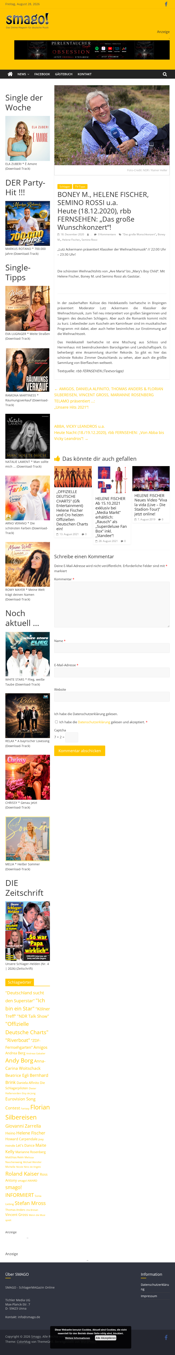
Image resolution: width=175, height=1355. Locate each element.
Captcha (60, 730)
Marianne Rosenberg (30, 1152)
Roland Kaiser (22, 1173)
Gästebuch (64, 74)
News (22, 74)
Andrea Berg (15, 1053)
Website (60, 689)
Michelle (10, 1167)
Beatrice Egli (17, 1075)
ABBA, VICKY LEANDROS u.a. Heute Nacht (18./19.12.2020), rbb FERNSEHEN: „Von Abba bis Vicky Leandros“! (109, 432)
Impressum (149, 1296)
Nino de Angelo (32, 1166)
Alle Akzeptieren (106, 1338)
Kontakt (85, 74)
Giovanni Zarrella (23, 1126)
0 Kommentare (107, 234)
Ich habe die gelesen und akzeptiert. (103, 722)
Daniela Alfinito (28, 1082)
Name (60, 641)
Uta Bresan (32, 1209)
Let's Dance (25, 1145)
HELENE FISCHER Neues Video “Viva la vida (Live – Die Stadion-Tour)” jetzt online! (150, 504)
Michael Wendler (32, 1162)
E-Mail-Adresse (66, 665)
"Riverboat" (17, 1040)
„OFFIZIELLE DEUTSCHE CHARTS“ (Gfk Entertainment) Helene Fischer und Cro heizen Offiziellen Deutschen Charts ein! (72, 510)
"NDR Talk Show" (33, 1016)
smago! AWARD (27, 1180)
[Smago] (10, 74)
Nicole (19, 1166)
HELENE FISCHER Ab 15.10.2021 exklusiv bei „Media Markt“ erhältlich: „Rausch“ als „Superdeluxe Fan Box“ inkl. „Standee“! (111, 517)
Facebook (42, 74)
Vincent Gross (16, 1214)
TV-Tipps (80, 186)
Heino (10, 1133)
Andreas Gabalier (35, 1053)
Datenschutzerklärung (94, 722)
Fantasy (25, 1108)
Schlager (65, 186)
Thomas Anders (15, 1210)
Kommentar (64, 579)
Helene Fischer (71, 240)
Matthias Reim (14, 1157)
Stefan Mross (30, 1202)
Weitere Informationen (77, 1338)
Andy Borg (19, 1060)
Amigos (40, 1047)
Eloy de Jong (28, 1093)
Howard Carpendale (21, 1139)
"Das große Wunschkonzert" (139, 234)
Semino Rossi (89, 240)
